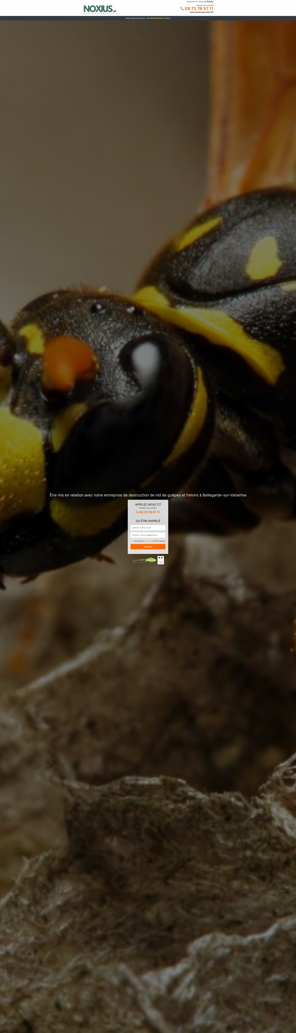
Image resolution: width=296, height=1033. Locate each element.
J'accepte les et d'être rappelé (149, 541)
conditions (148, 541)
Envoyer (148, 546)
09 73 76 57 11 (198, 8)
